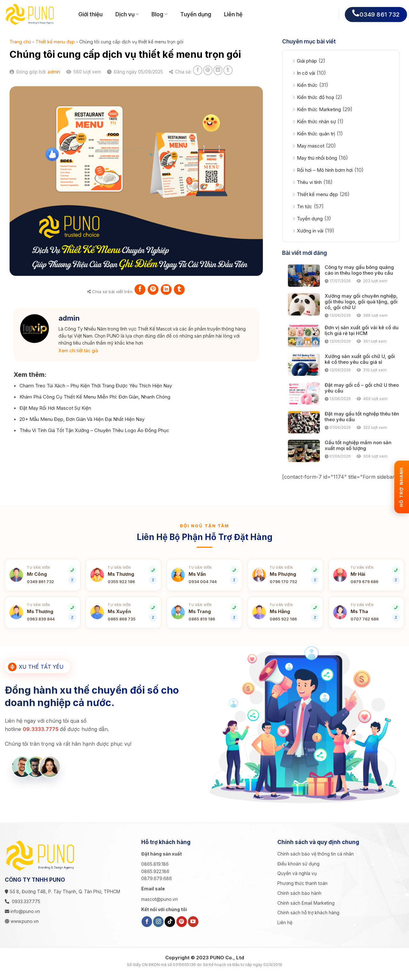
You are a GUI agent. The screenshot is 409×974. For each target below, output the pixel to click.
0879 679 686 (364, 581)
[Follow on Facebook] (147, 921)
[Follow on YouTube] (193, 921)
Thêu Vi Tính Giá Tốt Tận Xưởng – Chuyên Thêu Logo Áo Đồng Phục (94, 430)
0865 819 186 (202, 619)
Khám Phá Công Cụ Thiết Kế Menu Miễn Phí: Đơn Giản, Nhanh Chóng (94, 397)
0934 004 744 (203, 581)
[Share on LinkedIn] (218, 70)
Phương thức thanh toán (302, 883)
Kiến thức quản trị (316, 134)
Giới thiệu (90, 14)
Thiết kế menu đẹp (55, 41)
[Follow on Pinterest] (181, 921)
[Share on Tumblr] (228, 70)
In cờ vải (306, 73)
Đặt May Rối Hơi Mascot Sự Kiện (55, 408)
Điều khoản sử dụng (298, 863)
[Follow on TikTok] (170, 921)
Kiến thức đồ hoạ (315, 97)
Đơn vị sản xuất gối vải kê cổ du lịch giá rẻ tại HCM (361, 330)
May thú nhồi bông (317, 158)
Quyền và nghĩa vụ (297, 873)
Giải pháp (307, 61)
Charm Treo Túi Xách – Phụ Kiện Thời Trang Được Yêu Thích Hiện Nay (95, 386)
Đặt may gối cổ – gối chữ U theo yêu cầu (362, 388)
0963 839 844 (41, 619)
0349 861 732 (40, 581)
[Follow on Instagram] (158, 921)
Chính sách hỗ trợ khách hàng (308, 912)
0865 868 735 (121, 619)
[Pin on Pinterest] (207, 70)
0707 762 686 (365, 619)
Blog (157, 14)
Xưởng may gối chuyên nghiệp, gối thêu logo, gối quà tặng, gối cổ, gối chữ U (361, 301)
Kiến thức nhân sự (316, 121)
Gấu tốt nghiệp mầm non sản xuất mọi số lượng (358, 445)
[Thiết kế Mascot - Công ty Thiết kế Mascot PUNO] (37, 14)
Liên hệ (233, 14)
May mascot (310, 146)
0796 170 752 (283, 581)
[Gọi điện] (315, 607)
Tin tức (304, 206)
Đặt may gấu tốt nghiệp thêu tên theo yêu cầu (362, 416)
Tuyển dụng (195, 14)
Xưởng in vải (310, 231)
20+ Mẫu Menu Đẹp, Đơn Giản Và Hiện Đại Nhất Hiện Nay (81, 419)
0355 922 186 (121, 581)
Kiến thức (307, 85)
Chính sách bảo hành (299, 893)
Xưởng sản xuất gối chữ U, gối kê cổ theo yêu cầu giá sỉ (360, 359)
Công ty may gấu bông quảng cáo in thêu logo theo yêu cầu (359, 270)
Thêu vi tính (309, 182)
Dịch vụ (125, 14)
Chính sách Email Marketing (306, 903)
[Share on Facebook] (197, 70)
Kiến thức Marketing (319, 109)
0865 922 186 (283, 619)
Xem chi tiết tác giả (78, 350)
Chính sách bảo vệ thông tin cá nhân (315, 853)
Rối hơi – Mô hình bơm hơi (325, 170)
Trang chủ (20, 41)
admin (54, 71)
